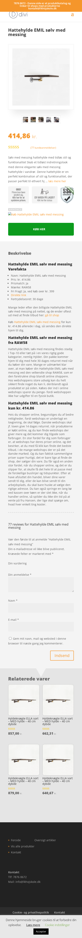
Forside (16, 840)
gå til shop (52, 315)
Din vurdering (17, 563)
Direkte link (18, 295)
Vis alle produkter (22, 846)
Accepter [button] (41, 931)
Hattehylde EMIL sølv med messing (37, 322)
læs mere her (57, 181)
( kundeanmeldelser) (43, 147)
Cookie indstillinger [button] (57, 925)
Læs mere (33, 925)
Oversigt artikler (45, 840)
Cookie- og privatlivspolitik (31, 912)
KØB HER (39, 229)
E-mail (13, 620)
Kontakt (16, 852)
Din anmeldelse (19, 575)
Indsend (62, 655)
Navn (13, 600)
